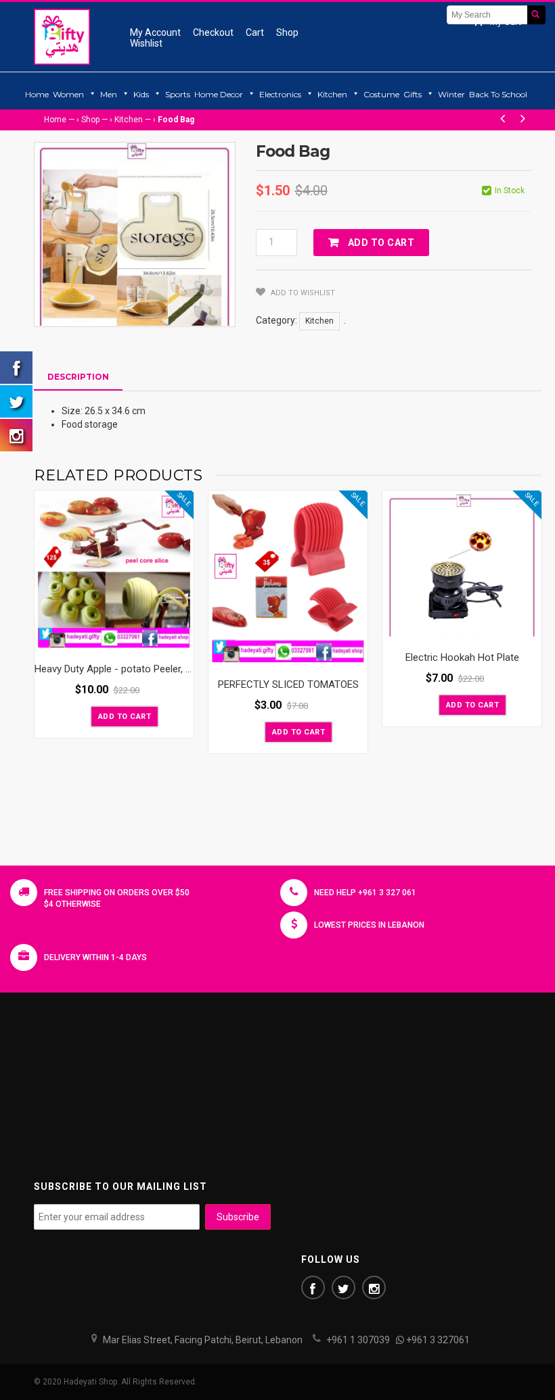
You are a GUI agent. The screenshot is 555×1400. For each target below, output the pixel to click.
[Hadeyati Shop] (62, 36)
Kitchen (332, 94)
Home (37, 94)
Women (68, 94)
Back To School (498, 94)
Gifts (412, 94)
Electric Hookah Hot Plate (462, 657)
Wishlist (146, 43)
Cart (255, 32)
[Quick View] (180, 637)
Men (108, 94)
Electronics (280, 94)
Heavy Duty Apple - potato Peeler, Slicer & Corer (141, 669)
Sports (177, 94)
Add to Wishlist (302, 293)
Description (78, 377)
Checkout (213, 32)
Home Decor (218, 94)
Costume (381, 94)
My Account (155, 32)
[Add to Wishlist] (78, 715)
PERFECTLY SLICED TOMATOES (288, 684)
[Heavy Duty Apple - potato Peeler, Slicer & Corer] (114, 571)
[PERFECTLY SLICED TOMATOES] (288, 579)
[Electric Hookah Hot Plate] (462, 565)
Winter (451, 94)
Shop (287, 32)
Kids (141, 94)
